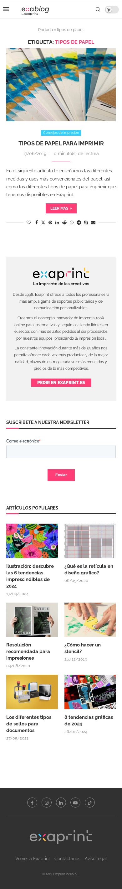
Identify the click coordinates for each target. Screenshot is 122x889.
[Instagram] (47, 802)
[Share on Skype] (86, 222)
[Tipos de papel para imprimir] (61, 84)
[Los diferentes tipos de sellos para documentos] (32, 692)
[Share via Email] (93, 222)
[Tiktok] (90, 802)
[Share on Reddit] (64, 222)
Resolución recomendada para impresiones (28, 651)
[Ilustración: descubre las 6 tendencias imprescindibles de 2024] (32, 541)
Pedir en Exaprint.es (61, 382)
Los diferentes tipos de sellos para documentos (28, 723)
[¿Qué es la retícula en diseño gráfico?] (90, 541)
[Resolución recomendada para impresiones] (32, 620)
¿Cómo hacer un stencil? (82, 648)
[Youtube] (75, 802)
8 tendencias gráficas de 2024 (88, 720)
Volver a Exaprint (32, 858)
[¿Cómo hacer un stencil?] (90, 620)
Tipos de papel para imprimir (61, 143)
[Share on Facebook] (36, 222)
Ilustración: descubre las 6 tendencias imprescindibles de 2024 (30, 576)
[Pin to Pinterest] (50, 222)
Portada (45, 29)
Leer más (59, 208)
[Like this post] (29, 222)
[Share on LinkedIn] (57, 222)
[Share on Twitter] (43, 222)
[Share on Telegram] (79, 222)
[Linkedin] (61, 802)
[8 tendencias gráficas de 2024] (90, 692)
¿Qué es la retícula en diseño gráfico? (88, 569)
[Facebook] (32, 802)
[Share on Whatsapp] (72, 222)
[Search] (98, 9)
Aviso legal (96, 858)
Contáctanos (67, 858)
